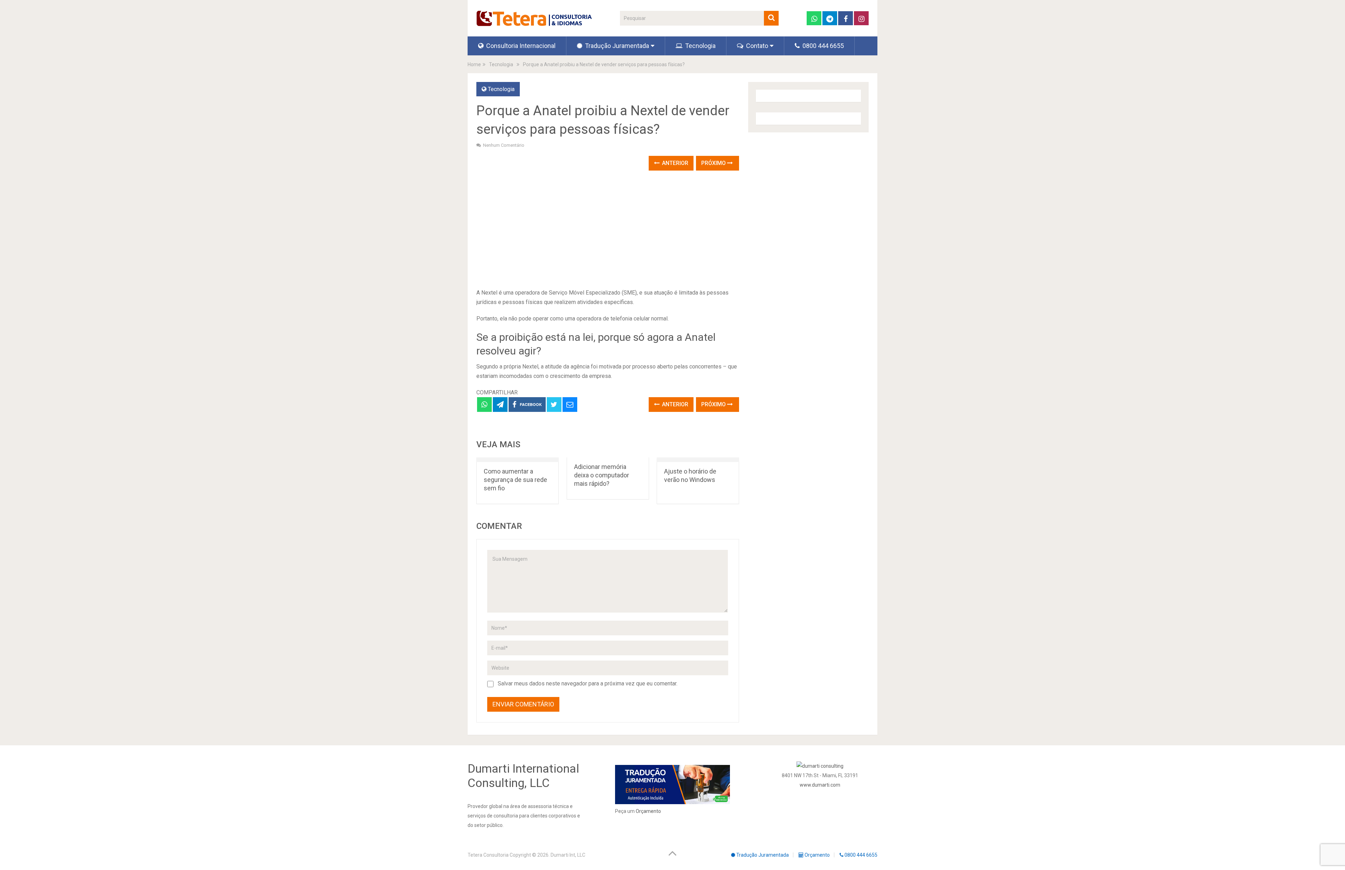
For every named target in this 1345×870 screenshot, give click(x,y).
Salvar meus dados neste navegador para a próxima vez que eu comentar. (587, 683)
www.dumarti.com (820, 785)
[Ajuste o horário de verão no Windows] (698, 459)
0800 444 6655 (822, 45)
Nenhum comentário (503, 145)
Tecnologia (700, 45)
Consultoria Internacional (520, 45)
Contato (756, 45)
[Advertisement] (607, 230)
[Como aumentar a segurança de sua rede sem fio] (517, 459)
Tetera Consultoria (488, 855)
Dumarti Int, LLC (568, 855)
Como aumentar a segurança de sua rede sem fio (515, 480)
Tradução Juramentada (616, 45)
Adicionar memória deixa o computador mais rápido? (601, 475)
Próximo (714, 163)
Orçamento (648, 811)
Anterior (674, 163)
